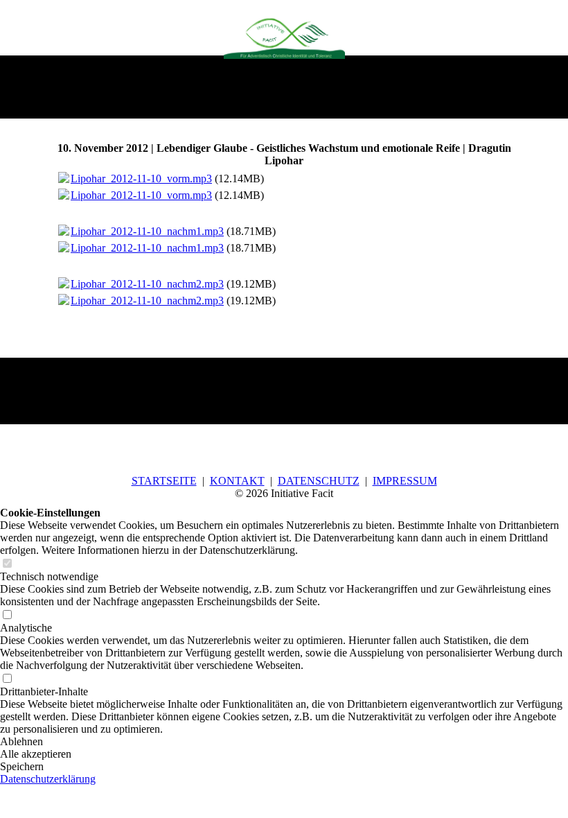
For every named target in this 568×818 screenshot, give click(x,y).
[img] (284, 36)
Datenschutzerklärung (48, 779)
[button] (284, 742)
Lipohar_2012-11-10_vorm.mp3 (141, 178)
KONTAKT (237, 481)
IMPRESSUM (405, 481)
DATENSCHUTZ (319, 481)
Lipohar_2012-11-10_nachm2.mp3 (147, 284)
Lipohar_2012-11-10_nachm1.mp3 (147, 231)
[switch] (7, 564)
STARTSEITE (164, 481)
